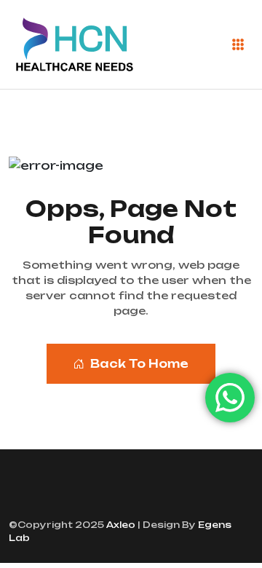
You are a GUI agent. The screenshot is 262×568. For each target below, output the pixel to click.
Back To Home (139, 364)
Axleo (119, 524)
